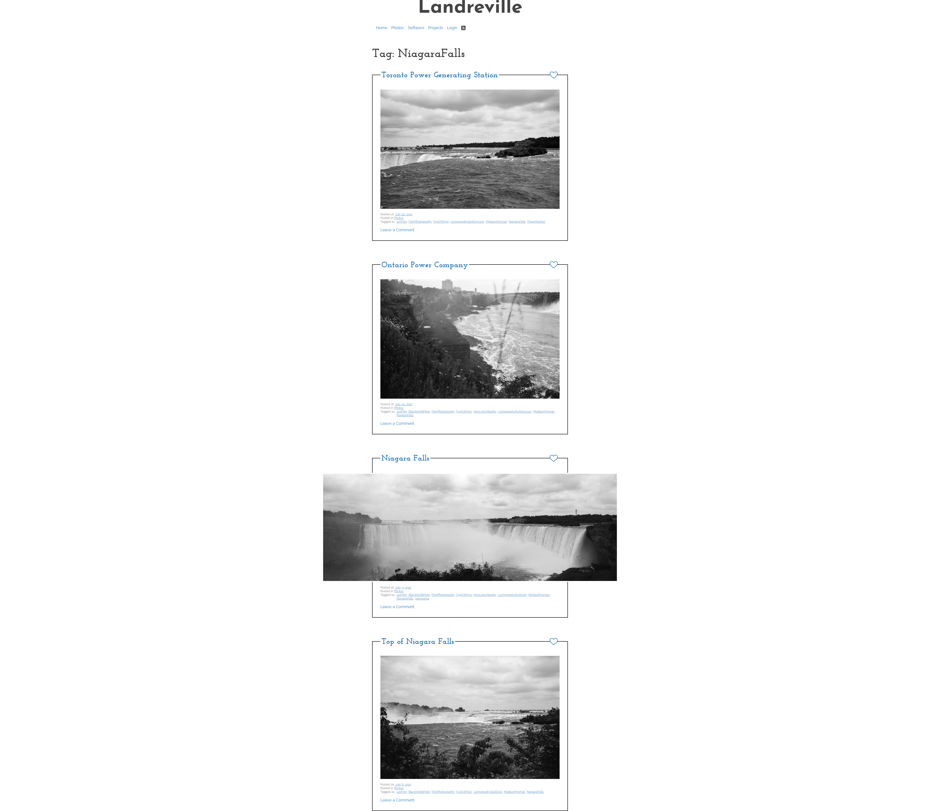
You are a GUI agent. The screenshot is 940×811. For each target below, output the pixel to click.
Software (416, 27)
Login (452, 27)
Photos (397, 27)
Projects (435, 27)
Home (381, 27)
